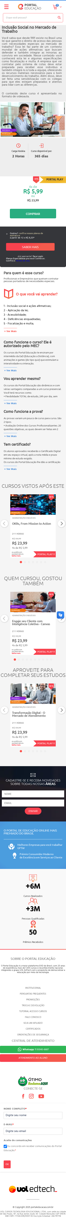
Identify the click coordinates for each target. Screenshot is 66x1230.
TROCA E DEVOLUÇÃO (33, 1005)
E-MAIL (9, 1125)
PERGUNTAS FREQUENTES (33, 994)
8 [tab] (43, 659)
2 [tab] (25, 562)
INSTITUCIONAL (33, 988)
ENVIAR (33, 811)
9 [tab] (47, 659)
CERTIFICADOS (33, 1029)
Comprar (33, 213)
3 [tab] (29, 562)
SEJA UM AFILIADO (33, 1023)
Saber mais (30, 247)
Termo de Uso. (23, 260)
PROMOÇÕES (33, 1000)
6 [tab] (41, 562)
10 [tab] (51, 659)
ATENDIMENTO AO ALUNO (33, 1058)
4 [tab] (33, 562)
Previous (4, 523)
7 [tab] (45, 562)
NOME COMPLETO (15, 1109)
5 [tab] (37, 562)
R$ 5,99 (33, 191)
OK (7, 1164)
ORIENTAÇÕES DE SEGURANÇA (33, 1035)
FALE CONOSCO (33, 1017)
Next (61, 523)
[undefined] (33, 119)
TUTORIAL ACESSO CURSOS (33, 1011)
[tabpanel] (33, 525)
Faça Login (38, 256)
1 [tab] (21, 562)
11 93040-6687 (36, 1049)
